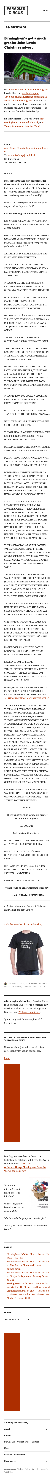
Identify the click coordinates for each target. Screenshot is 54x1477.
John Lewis (37, 986)
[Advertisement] (12, 1103)
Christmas (27, 986)
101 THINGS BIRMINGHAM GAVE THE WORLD (26, 698)
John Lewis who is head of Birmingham (28, 89)
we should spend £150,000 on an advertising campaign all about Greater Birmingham (25, 97)
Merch (7, 1448)
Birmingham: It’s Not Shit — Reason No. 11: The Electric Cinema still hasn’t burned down (28, 1265)
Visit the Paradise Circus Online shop (23, 924)
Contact (8, 1436)
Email (7, 1058)
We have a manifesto (29, 1012)
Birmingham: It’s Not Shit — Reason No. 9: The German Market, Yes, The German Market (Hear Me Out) (28, 1294)
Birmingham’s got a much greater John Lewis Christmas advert (25, 43)
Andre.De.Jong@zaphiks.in (22, 155)
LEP (44, 986)
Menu (45, 10)
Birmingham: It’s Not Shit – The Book (21, 1442)
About (7, 1429)
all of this (26, 1163)
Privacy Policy (24, 1469)
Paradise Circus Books (14, 1455)
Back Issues (10, 1461)
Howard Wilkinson (16, 984)
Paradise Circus (10, 1469)
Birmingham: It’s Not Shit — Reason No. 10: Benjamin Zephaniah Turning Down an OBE (28, 1276)
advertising (17, 986)
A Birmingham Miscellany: (16, 1423)
